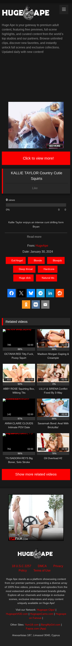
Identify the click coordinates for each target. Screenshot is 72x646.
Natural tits (48, 277)
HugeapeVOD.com (17, 613)
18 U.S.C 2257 (21, 566)
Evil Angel (17, 260)
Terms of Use (42, 570)
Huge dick (25, 277)
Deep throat (26, 269)
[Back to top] (61, 635)
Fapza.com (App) (36, 628)
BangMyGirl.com (50, 624)
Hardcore (49, 269)
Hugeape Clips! (46, 609)
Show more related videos (36, 474)
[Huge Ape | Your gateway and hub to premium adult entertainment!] (29, 13)
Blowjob (57, 260)
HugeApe (42, 245)
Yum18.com (32, 624)
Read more (34, 236)
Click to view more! (38, 158)
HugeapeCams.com (41, 613)
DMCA (42, 566)
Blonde (38, 260)
